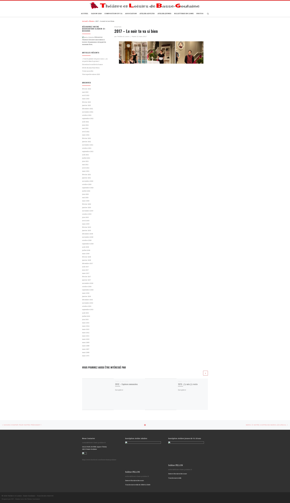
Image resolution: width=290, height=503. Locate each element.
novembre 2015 (87, 303)
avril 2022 (85, 131)
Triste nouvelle (87, 71)
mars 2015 (85, 323)
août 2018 (85, 247)
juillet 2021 (86, 158)
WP (12, 499)
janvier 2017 (86, 280)
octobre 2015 (86, 306)
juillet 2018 (86, 250)
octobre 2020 (86, 184)
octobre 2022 (86, 115)
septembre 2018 (87, 244)
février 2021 (86, 174)
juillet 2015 (86, 316)
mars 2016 (85, 293)
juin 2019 (85, 217)
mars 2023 (85, 99)
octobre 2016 (86, 286)
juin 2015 (85, 319)
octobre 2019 (86, 214)
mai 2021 (85, 164)
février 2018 (86, 257)
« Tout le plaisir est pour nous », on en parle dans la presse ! (95, 60)
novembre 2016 (87, 283)
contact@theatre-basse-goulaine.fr (94, 442)
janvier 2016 (86, 296)
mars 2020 (85, 201)
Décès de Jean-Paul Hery (91, 68)
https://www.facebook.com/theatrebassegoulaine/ (99, 460)
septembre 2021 (87, 151)
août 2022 (85, 122)
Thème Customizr (33, 499)
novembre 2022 (87, 112)
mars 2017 (85, 273)
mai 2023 (85, 92)
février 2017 (86, 276)
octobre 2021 (86, 148)
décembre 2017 (87, 263)
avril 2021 (85, 168)
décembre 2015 (87, 300)
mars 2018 (85, 253)
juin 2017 (85, 270)
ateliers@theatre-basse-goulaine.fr (137, 476)
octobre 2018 (86, 240)
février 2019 (86, 227)
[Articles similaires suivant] (205, 373)
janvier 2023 (86, 105)
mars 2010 (85, 339)
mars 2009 (85, 342)
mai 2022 (85, 128)
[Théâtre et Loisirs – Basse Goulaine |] (145, 5)
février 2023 (86, 102)
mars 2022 (85, 135)
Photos (91, 21)
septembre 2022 (87, 118)
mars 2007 (85, 349)
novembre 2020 (87, 181)
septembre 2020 (87, 188)
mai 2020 (85, 197)
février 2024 (86, 89)
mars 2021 (85, 171)
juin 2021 (85, 161)
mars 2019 (85, 224)
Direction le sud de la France (92, 64)
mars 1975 (85, 356)
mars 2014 (85, 326)
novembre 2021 (87, 145)
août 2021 (85, 155)
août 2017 (85, 267)
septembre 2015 (87, 309)
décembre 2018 (87, 234)
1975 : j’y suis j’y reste (188, 383)
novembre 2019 (87, 211)
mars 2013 (85, 329)
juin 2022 (85, 125)
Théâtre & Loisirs (123, 36)
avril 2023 (85, 95)
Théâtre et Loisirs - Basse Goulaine (21, 496)
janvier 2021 (86, 178)
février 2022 (86, 138)
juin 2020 (85, 194)
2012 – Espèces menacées (126, 383)
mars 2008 (85, 346)
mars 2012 (85, 332)
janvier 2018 (86, 260)
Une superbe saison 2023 (91, 74)
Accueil (85, 21)
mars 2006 (85, 352)
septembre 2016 (87, 290)
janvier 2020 (86, 207)
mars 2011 (85, 336)
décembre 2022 (87, 109)
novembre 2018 (87, 237)
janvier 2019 (86, 230)
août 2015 (85, 313)
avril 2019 (85, 220)
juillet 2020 (86, 191)
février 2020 (86, 204)
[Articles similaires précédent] (200, 373)
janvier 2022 (86, 141)
